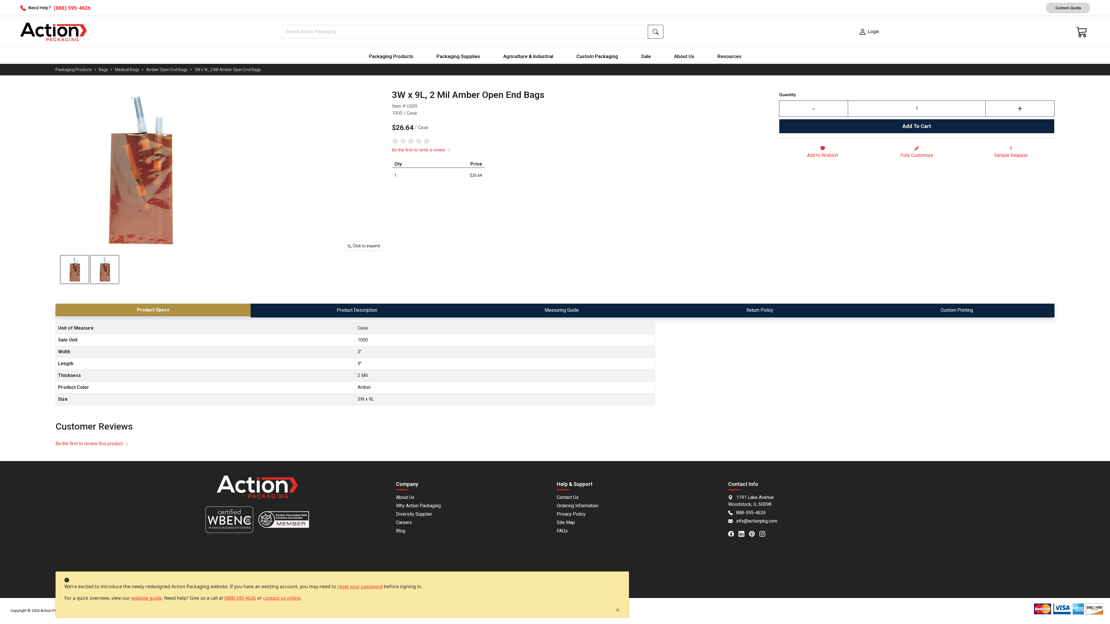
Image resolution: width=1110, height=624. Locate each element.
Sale (646, 56)
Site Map (566, 522)
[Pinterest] (754, 533)
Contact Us (568, 497)
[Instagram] (764, 533)
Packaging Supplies (458, 56)
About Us (684, 56)
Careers (404, 522)
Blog (400, 531)
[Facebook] (733, 533)
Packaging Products (391, 56)
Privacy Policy (571, 514)
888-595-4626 (751, 512)
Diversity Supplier (414, 514)
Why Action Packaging (418, 505)
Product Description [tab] (357, 310)
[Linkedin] (744, 533)
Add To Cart (916, 126)
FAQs (562, 531)
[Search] (655, 32)
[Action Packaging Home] (257, 491)
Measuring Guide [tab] (562, 310)
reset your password (360, 586)
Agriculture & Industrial (528, 56)
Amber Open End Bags (167, 69)
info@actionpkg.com (756, 521)
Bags (103, 69)
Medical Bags (127, 69)
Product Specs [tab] (153, 310)
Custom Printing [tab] (957, 310)
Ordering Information (577, 505)
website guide (146, 598)
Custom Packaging (597, 56)
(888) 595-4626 (240, 598)
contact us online (282, 598)
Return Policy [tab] (759, 310)
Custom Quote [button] (1068, 7)
